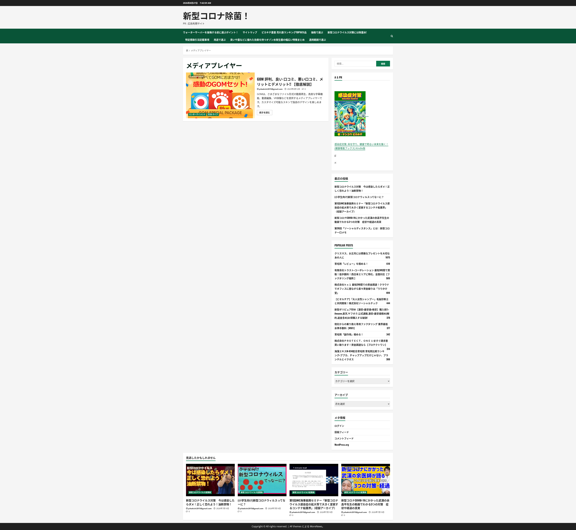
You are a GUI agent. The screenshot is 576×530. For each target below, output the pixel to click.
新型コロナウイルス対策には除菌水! (347, 32)
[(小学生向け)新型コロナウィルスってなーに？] (262, 480)
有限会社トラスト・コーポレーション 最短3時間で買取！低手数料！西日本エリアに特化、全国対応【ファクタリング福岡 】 (362, 274)
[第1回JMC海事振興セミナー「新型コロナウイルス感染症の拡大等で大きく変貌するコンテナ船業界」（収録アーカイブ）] (314, 480)
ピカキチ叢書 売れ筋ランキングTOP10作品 (284, 32)
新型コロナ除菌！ (216, 15)
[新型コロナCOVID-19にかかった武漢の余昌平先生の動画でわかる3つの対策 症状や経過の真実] (365, 480)
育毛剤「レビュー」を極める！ (351, 263)
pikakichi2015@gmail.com (271, 89)
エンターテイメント (197, 114)
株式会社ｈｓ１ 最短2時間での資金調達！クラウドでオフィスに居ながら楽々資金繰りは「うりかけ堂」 (361, 288)
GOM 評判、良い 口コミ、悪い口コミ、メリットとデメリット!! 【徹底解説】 (220, 95)
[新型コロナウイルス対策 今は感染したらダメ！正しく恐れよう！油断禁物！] (210, 480)
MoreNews (316, 526)
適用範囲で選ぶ (317, 39)
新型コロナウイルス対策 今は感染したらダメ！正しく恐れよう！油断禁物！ (210, 502)
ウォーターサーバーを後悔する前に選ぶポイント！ (210, 32)
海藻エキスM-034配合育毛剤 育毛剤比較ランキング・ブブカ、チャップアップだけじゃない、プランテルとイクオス (361, 355)
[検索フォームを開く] (392, 36)
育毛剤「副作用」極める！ (348, 334)
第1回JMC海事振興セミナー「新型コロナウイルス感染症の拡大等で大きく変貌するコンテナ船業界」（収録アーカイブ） (362, 207)
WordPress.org (341, 444)
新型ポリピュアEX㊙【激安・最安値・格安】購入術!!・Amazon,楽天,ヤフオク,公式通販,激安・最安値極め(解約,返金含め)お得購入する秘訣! (361, 313)
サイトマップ (250, 32)
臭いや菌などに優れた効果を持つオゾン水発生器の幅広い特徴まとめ (267, 39)
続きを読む (265, 113)
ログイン (339, 426)
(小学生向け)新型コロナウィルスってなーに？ (359, 197)
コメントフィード (344, 438)
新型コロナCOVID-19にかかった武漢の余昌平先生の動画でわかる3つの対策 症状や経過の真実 (365, 504)
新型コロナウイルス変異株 (200, 492)
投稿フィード (341, 432)
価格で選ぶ (317, 32)
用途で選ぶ (220, 39)
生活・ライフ (213, 114)
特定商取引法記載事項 (197, 39)
